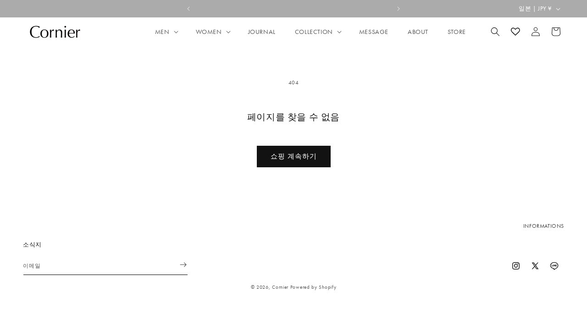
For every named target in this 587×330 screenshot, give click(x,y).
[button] (166, 31)
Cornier (280, 287)
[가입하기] (177, 264)
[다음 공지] (398, 8)
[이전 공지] (188, 8)
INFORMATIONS (543, 226)
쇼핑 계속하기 (294, 156)
